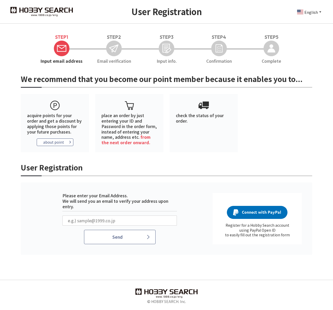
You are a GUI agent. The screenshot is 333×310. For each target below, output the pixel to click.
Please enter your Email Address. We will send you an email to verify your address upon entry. (115, 201)
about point (53, 142)
